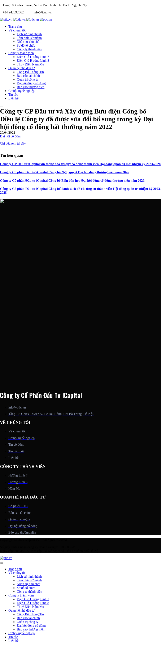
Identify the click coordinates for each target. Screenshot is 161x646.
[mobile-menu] (1, 106)
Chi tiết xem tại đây (13, 143)
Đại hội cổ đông (10, 136)
